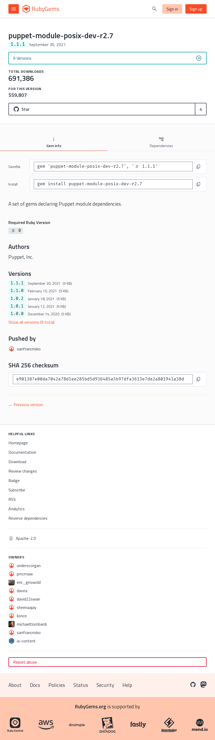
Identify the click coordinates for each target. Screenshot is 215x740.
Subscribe (16, 490)
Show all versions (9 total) (31, 322)
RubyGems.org (90, 706)
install (13, 184)
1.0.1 (17, 306)
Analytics (16, 509)
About (15, 685)
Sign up (196, 9)
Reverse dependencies (27, 518)
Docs (35, 685)
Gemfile (14, 166)
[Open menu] (13, 9)
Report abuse (25, 662)
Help (127, 685)
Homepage (18, 443)
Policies (57, 685)
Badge (14, 480)
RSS (12, 499)
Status (80, 685)
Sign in (172, 9)
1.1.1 (17, 283)
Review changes (22, 471)
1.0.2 (17, 298)
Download (17, 461)
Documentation (22, 452)
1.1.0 (17, 290)
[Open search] (154, 9)
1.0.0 (17, 313)
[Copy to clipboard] (198, 166)
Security (105, 685)
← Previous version (25, 404)
